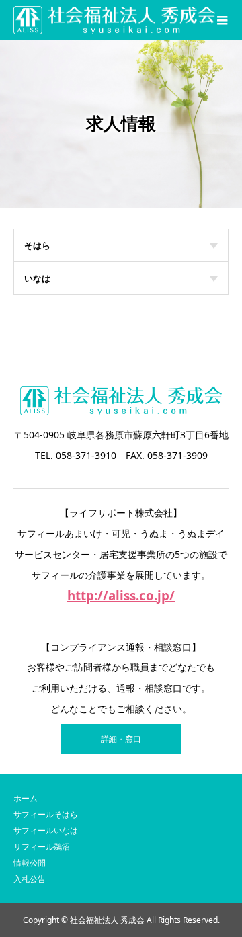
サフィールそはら (45, 814)
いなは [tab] (37, 278)
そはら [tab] (37, 245)
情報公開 (29, 862)
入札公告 (29, 879)
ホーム (25, 798)
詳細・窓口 (121, 739)
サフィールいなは (45, 830)
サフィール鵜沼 (41, 846)
